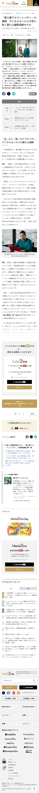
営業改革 (29, 35)
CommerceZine (28, 706)
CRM (4, 35)
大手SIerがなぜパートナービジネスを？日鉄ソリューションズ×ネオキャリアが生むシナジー (20, 656)
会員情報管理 (12, 765)
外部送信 (10, 778)
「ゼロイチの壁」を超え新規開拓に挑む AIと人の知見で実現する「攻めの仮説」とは (20, 457)
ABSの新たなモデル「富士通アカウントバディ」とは (24, 119)
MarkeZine (6, 706)
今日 (11, 588)
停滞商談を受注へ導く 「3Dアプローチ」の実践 (24, 127)
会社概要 (10, 770)
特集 (3, 723)
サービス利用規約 (13, 773)
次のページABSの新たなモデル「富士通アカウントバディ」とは (19, 403)
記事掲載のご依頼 (28, 698)
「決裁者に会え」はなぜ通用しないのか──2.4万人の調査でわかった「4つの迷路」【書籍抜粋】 (20, 611)
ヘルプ (10, 759)
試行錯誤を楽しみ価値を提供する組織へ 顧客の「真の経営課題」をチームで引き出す (20, 452)
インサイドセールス (19, 35)
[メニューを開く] (3, 3)
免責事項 (10, 767)
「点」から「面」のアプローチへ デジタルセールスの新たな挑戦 (24, 109)
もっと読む (7, 465)
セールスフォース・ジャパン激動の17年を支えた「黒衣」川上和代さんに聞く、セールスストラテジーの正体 (20, 603)
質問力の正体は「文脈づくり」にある (17, 634)
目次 (19, 101)
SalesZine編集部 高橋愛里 (17, 28)
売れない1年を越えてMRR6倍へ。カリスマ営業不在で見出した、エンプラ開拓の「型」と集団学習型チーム (21, 649)
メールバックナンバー (21, 377)
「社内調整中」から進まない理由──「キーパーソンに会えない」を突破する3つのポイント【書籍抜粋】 (21, 595)
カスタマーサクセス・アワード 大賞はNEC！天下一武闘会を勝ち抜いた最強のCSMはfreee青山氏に (21, 617)
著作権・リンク (12, 762)
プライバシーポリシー (14, 776)
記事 (24, 715)
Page (7, 119)
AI (7, 35)
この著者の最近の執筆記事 (21, 501)
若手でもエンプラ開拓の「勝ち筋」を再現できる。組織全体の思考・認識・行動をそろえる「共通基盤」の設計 (20, 640)
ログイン (20, 387)
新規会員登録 (20, 382)
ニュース (5, 715)
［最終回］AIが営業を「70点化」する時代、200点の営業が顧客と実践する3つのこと (20, 623)
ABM (12, 35)
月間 (28, 588)
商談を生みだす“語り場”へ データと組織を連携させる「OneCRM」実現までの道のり (20, 462)
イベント (25, 723)
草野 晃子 (30, 28)
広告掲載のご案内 (10, 698)
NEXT (32, 414)
